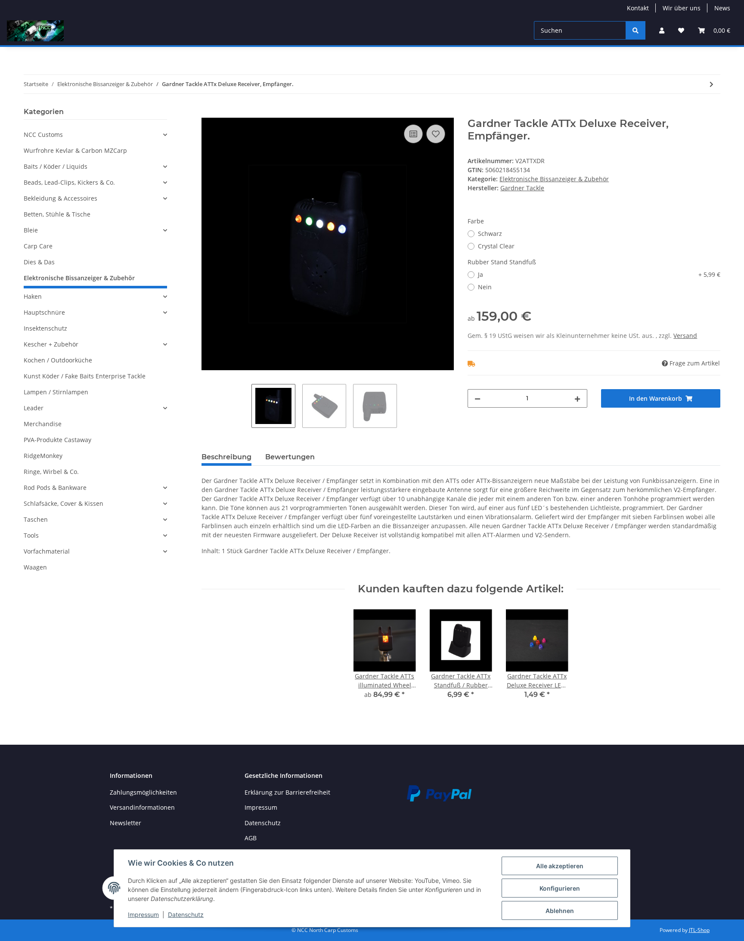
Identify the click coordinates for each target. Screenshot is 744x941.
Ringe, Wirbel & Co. (51, 471)
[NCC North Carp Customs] (35, 30)
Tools (31, 535)
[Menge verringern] (477, 398)
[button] (661, 30)
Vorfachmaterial (47, 551)
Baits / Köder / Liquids (55, 166)
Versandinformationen (142, 807)
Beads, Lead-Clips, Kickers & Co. (69, 182)
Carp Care (38, 246)
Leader (33, 408)
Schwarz (490, 233)
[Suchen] (635, 30)
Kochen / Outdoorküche (58, 360)
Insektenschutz (45, 328)
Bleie (31, 230)
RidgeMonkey (43, 456)
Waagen (35, 567)
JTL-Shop (699, 930)
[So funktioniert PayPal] (439, 793)
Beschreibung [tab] (226, 457)
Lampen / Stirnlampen (56, 392)
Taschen (36, 519)
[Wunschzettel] (681, 30)
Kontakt (638, 8)
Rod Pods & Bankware (55, 487)
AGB (251, 838)
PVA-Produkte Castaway (57, 440)
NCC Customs (43, 134)
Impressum (261, 807)
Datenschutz (263, 823)
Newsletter (125, 823)
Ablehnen (560, 910)
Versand (685, 335)
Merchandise (43, 424)
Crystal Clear (496, 246)
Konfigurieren (559, 888)
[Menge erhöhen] (577, 398)
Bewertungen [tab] (290, 457)
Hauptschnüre (44, 312)
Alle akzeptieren (559, 866)
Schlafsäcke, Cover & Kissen (63, 503)
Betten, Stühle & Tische (57, 214)
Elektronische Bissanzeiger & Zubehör (554, 179)
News (722, 8)
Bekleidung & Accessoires (60, 198)
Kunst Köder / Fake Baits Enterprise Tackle (85, 376)
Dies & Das (39, 262)
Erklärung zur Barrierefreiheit (287, 792)
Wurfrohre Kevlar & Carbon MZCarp (75, 150)
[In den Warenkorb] (208, 113)
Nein (485, 287)
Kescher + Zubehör (51, 344)
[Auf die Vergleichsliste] (413, 133)
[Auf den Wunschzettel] (435, 133)
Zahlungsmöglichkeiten (143, 792)
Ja (599, 274)
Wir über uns (682, 8)
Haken (33, 296)
